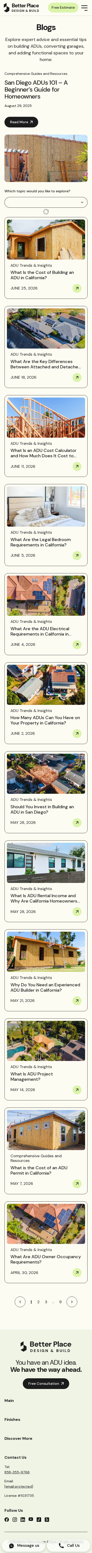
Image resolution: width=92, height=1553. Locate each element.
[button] (46, 202)
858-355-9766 (17, 1472)
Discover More (18, 1438)
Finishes (12, 1419)
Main (9, 1400)
